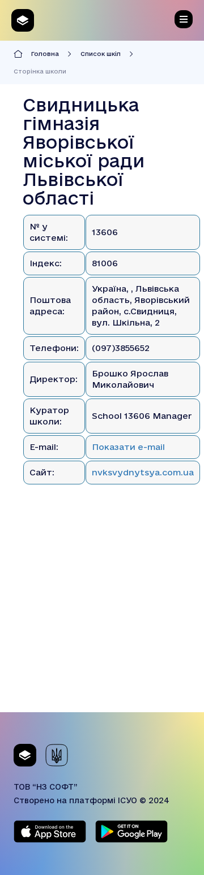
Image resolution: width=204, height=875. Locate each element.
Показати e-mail (128, 447)
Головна (45, 53)
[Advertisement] (102, 610)
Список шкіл (100, 53)
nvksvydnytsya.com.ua (143, 472)
